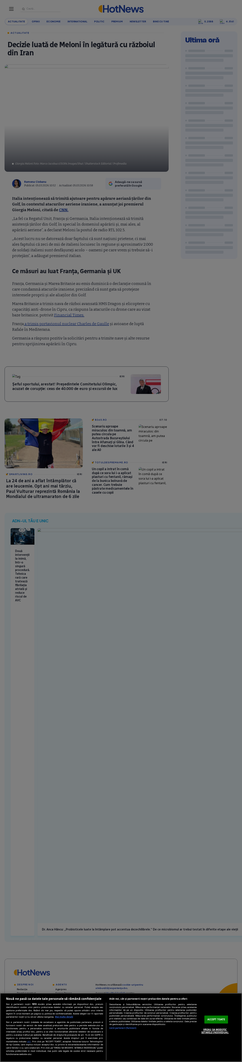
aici (29, 1041)
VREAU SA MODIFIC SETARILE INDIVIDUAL (214, 1031)
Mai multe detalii (64, 1016)
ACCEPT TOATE (216, 1019)
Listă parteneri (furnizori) (122, 1028)
